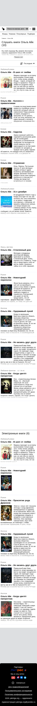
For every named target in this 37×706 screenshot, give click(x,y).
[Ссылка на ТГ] (25, 677)
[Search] (27, 28)
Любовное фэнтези (8, 370)
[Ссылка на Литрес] (18, 670)
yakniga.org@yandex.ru (25, 702)
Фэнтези (4, 308)
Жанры (5, 34)
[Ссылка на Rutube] (18, 677)
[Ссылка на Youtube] (13, 678)
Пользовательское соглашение (18, 691)
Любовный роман (7, 69)
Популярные (21, 34)
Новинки (12, 34)
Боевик (3, 129)
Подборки (31, 34)
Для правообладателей (18, 687)
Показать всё (18, 57)
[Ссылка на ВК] (21, 677)
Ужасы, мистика (7, 247)
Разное (3, 98)
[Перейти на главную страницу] (3, 29)
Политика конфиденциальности (18, 694)
